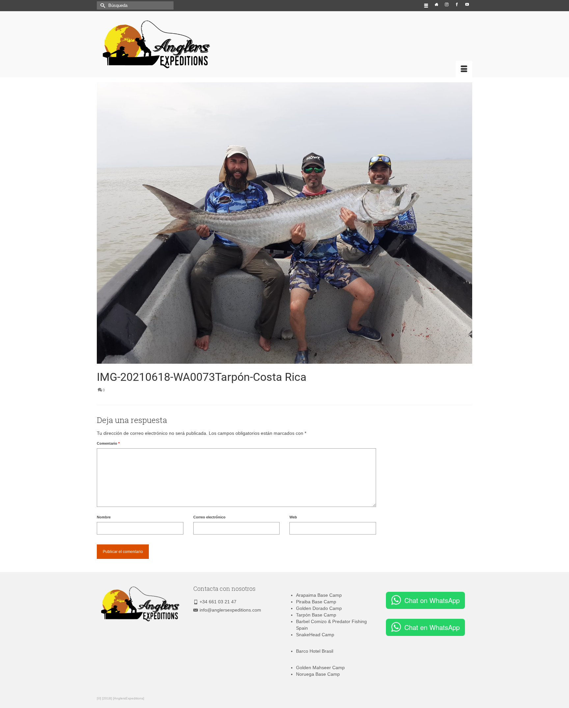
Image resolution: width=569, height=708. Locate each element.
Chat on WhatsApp (432, 600)
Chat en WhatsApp (432, 627)
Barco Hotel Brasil (314, 651)
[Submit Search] (102, 5)
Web (293, 517)
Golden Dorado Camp (319, 608)
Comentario (108, 443)
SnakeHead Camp (315, 634)
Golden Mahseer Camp (320, 667)
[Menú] (464, 69)
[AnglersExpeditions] (156, 44)
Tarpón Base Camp (316, 614)
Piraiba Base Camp (316, 601)
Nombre (104, 517)
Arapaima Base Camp (319, 595)
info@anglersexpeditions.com (230, 610)
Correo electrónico (209, 517)
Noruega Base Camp (318, 674)
